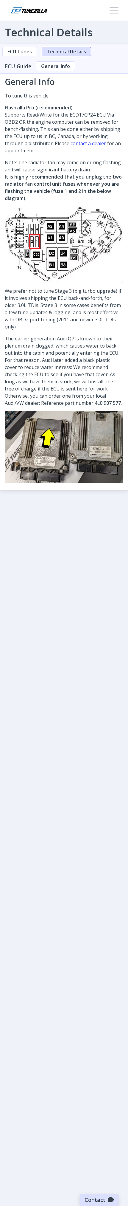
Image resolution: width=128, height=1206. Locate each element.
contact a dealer (88, 143)
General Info (55, 66)
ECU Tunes (19, 51)
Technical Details (66, 51)
